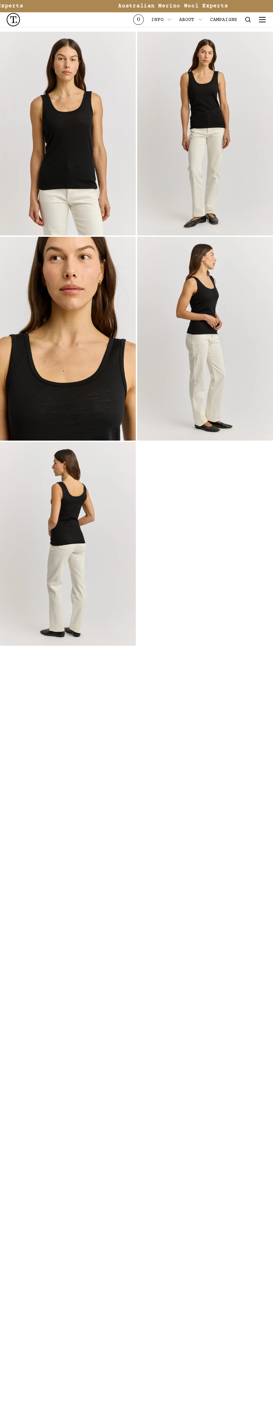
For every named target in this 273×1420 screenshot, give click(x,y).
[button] (248, 19)
